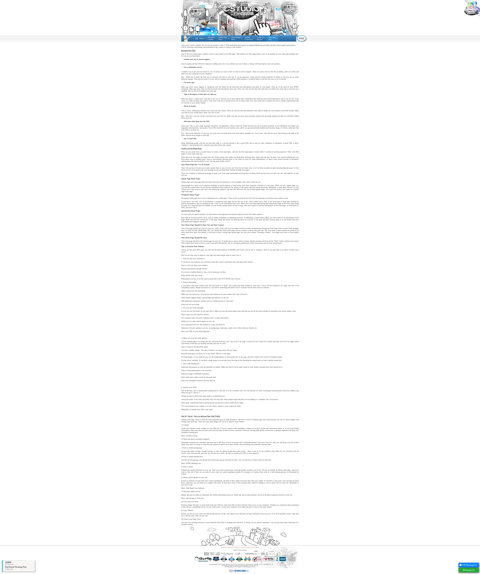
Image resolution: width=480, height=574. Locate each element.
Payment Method (254, 547)
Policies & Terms (245, 547)
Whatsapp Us (469, 570)
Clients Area (230, 547)
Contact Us (237, 547)
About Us (223, 547)
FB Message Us (470, 565)
